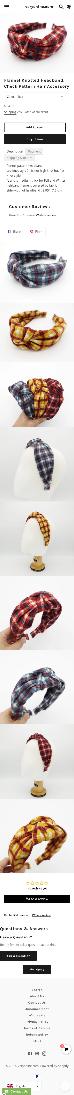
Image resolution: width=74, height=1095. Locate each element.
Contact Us (37, 1002)
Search (37, 990)
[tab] (15, 151)
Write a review (46, 215)
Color (10, 97)
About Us (37, 996)
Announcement (37, 1009)
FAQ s (37, 1041)
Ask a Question (18, 956)
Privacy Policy (37, 1022)
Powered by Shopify (54, 1066)
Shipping (10, 112)
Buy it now (35, 139)
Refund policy (37, 1034)
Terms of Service (37, 1028)
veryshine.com (37, 6)
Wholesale (37, 1015)
